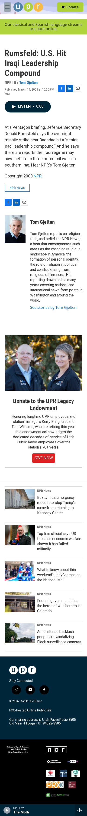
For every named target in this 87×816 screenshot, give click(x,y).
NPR (38, 175)
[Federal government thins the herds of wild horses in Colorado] (20, 602)
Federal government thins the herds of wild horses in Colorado (59, 605)
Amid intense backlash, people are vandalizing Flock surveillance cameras (59, 636)
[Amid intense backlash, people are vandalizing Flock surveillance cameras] (20, 633)
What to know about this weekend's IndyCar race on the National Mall (59, 575)
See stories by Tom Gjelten (53, 307)
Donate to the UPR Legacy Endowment (43, 404)
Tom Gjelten (28, 82)
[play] (7, 810)
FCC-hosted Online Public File (30, 710)
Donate (72, 7)
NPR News (17, 188)
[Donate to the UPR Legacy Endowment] (43, 363)
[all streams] (81, 810)
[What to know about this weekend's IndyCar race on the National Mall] (20, 571)
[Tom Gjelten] (15, 229)
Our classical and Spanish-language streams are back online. (43, 26)
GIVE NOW (43, 457)
